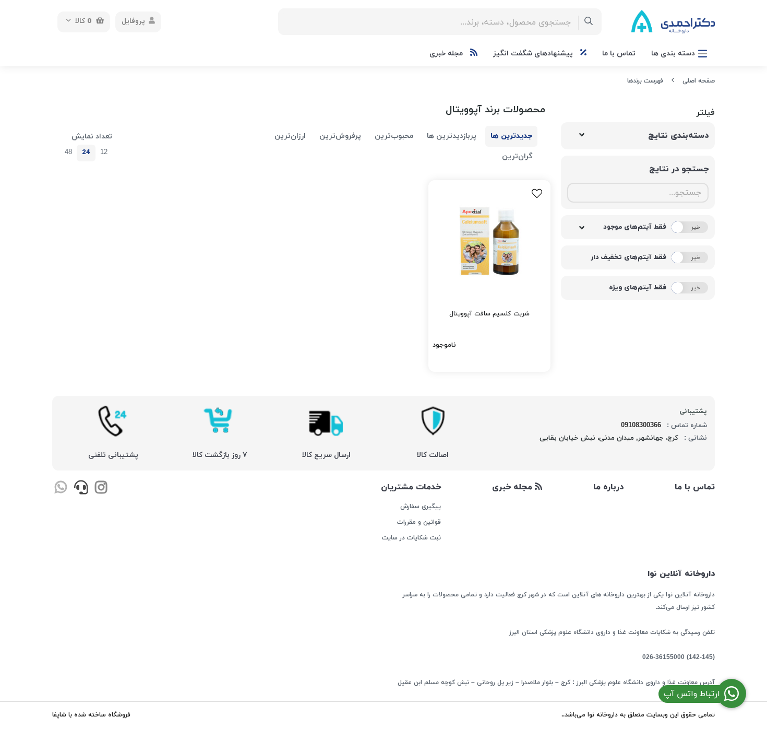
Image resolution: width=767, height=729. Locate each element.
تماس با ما (619, 53)
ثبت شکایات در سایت (411, 537)
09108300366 (641, 425)
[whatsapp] (60, 489)
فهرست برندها (645, 81)
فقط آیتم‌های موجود (634, 227)
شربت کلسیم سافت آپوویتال (489, 314)
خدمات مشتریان (410, 487)
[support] (80, 489)
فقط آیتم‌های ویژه (637, 287)
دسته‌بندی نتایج (678, 136)
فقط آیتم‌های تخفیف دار (628, 257)
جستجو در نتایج (679, 169)
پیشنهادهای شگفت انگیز (534, 53)
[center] (589, 21)
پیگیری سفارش (420, 506)
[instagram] (101, 489)
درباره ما (608, 487)
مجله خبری (447, 53)
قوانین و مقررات (418, 522)
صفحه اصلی (698, 81)
